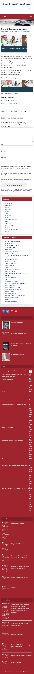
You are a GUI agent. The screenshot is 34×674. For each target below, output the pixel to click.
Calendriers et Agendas (12, 251)
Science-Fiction (9, 291)
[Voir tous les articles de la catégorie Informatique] (30, 600)
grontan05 (17, 31)
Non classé (8, 223)
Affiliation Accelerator (18, 588)
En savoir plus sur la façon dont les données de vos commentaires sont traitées (16, 191)
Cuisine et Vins (9, 253)
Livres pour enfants (10, 271)
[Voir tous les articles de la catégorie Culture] (30, 318)
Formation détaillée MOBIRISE (21, 655)
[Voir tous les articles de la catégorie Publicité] (30, 519)
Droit (6, 257)
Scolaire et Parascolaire (11, 297)
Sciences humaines (10, 293)
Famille (7, 213)
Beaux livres (8, 249)
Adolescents (8, 243)
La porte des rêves (17, 322)
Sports (6, 299)
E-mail (3, 151)
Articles (7, 207)
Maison (7, 221)
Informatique (8, 215)
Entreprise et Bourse (11, 259)
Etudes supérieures (10, 261)
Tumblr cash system (17, 523)
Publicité (7, 227)
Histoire (7, 267)
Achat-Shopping (9, 203)
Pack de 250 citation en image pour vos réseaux (21, 646)
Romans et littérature (11, 285)
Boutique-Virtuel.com (17, 4)
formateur (23, 111)
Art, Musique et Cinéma (12, 245)
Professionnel (26, 31)
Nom (3, 144)
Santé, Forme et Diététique (13, 289)
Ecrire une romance (17, 354)
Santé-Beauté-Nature (11, 229)
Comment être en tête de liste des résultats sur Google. (20, 557)
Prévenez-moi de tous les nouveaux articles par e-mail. (16, 180)
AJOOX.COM (12, 97)
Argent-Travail (9, 205)
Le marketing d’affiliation (19, 577)
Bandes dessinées (10, 247)
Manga (7, 275)
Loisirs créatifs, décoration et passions (16, 273)
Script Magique (16, 662)
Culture (7, 211)
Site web (4, 157)
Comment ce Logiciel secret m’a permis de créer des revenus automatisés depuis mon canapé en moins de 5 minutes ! (20, 608)
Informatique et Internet (12, 269)
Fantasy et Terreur (10, 265)
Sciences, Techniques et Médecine (15, 295)
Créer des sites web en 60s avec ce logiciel (19, 624)
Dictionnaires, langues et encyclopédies (16, 255)
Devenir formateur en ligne (9, 78)
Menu (4, 16)
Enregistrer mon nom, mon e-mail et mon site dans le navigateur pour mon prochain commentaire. (16, 167)
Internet (7, 217)
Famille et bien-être (10, 263)
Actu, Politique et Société (12, 241)
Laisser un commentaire (10, 111)
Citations (7, 209)
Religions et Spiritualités (12, 281)
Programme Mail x (17, 544)
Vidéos (7, 231)
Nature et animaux (10, 277)
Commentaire (5, 126)
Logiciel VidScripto (17, 634)
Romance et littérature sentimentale (15, 283)
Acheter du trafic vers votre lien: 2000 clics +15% (20, 567)
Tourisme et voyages (11, 301)
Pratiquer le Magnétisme (19, 333)
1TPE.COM (11, 100)
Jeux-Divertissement (11, 219)
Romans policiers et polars (12, 287)
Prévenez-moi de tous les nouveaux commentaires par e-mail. (16, 174)
